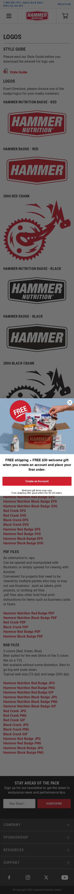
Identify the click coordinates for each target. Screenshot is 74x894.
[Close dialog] (70, 402)
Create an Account (37, 481)
